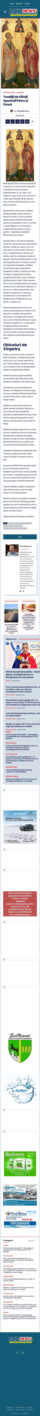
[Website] (23, 591)
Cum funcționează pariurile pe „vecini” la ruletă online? (19, 771)
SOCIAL (6, 1312)
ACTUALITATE (9, 92)
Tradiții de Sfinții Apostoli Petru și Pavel (15, 528)
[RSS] (23, 1353)
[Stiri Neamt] (23, 12)
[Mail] (20, 591)
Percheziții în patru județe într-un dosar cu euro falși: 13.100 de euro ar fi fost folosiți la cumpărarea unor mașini (22, 760)
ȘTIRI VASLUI (30, 1410)
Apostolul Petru (13, 523)
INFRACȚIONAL (11, 730)
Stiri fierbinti (10, 695)
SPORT (8, 681)
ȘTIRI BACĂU (10, 1407)
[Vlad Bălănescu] (12, 111)
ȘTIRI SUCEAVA (20, 1410)
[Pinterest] (17, 121)
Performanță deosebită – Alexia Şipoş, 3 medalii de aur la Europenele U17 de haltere (22, 737)
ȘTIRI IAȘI (29, 1407)
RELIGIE (20, 92)
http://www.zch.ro (25, 549)
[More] (32, 121)
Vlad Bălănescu (23, 111)
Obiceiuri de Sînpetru (25, 523)
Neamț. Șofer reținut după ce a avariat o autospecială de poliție (19, 1297)
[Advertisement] (20, 1382)
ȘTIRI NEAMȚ (10, 1410)
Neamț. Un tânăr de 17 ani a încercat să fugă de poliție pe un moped (21, 780)
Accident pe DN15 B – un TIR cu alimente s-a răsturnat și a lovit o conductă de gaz (11, 629)
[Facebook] (8, 121)
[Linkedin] (27, 121)
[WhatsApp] (22, 121)
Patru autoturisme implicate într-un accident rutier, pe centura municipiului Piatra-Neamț (22, 748)
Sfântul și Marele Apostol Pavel (13, 526)
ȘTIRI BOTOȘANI (20, 1407)
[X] (12, 121)
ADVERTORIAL (11, 719)
